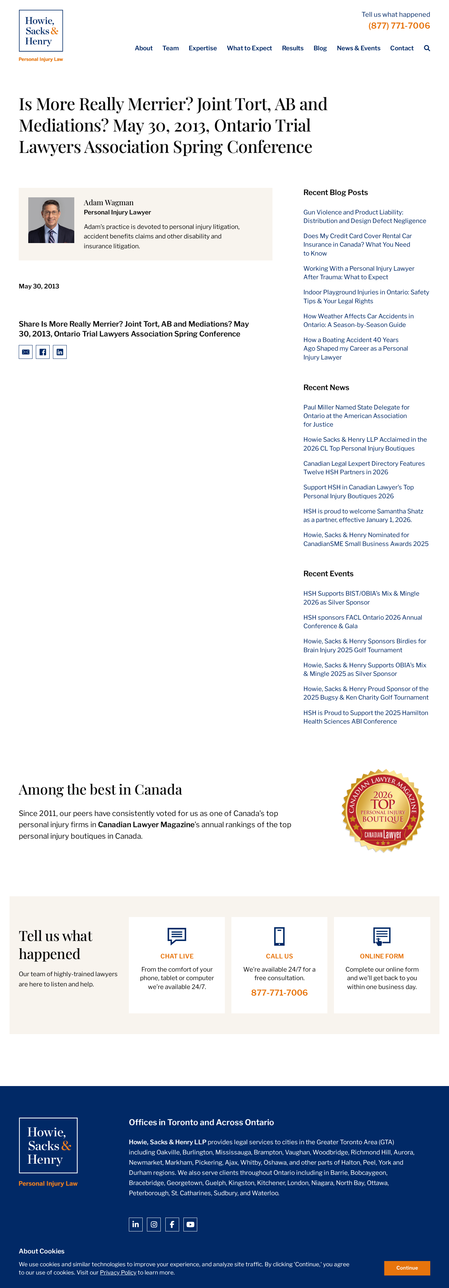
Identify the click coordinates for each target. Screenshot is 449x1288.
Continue (407, 1268)
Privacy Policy (118, 1272)
